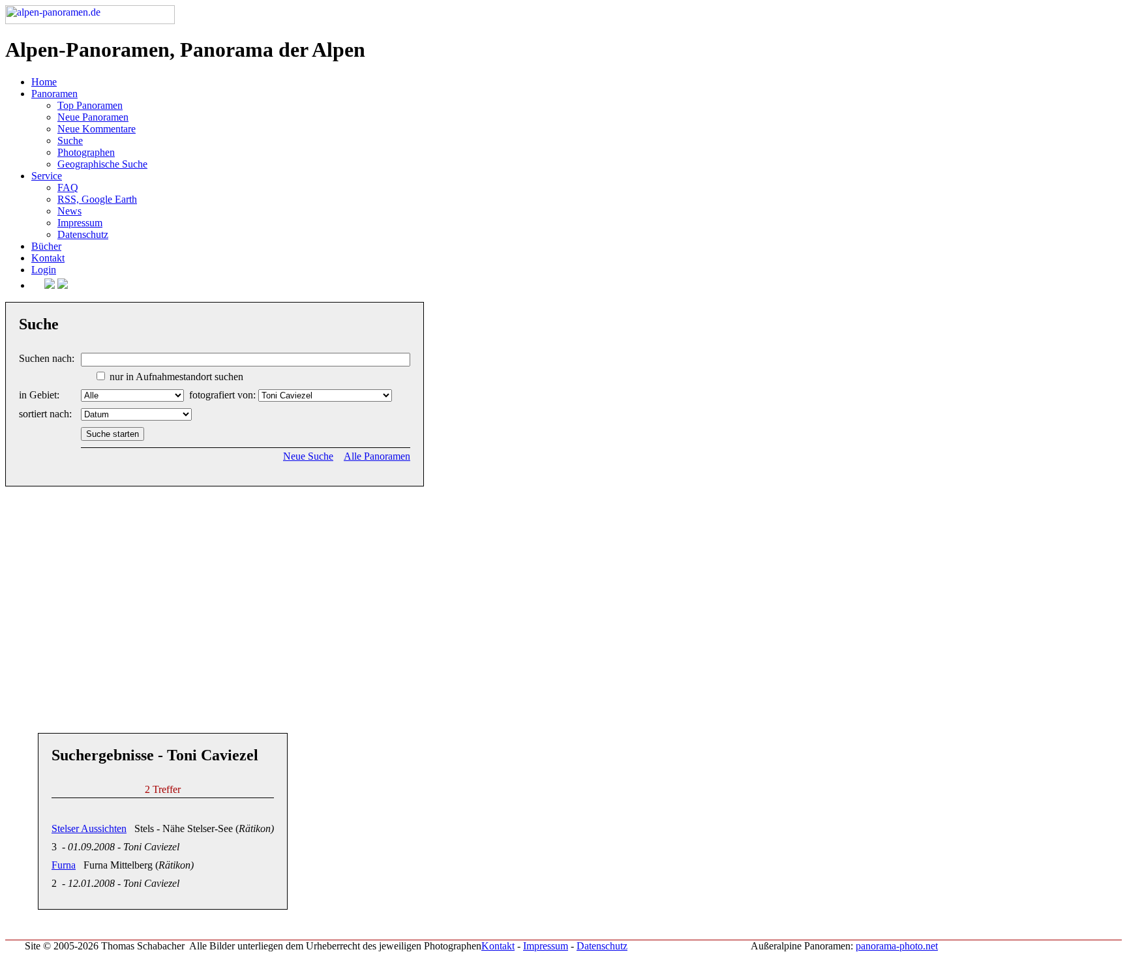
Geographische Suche (102, 164)
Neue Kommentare (96, 128)
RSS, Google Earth (97, 199)
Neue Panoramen (92, 117)
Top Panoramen (90, 105)
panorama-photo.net (897, 945)
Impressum (79, 222)
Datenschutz (82, 234)
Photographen (86, 152)
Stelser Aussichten (89, 828)
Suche (70, 140)
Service (46, 175)
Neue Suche (308, 456)
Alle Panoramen (377, 456)
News (69, 210)
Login (43, 269)
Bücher (46, 246)
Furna (64, 865)
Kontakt (48, 257)
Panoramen (54, 93)
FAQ (67, 187)
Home (44, 81)
